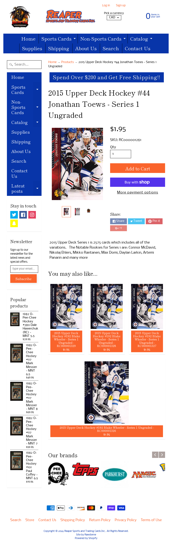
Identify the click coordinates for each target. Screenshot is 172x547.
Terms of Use (151, 520)
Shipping (58, 48)
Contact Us (137, 48)
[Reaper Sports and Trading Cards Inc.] (51, 16)
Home (28, 38)
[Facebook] (23, 215)
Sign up (121, 5)
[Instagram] (32, 215)
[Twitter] (14, 215)
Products (67, 62)
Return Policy (100, 520)
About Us (86, 48)
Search (111, 48)
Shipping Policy (72, 520)
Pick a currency (114, 13)
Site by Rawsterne (86, 535)
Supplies (32, 48)
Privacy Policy (126, 520)
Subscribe (23, 278)
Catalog (141, 39)
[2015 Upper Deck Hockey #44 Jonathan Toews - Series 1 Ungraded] (66, 211)
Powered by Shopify (86, 538)
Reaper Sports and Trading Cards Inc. (85, 531)
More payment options (137, 193)
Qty (113, 147)
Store (29, 520)
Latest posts (26, 188)
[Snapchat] (14, 223)
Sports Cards (59, 39)
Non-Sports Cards (103, 39)
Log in (106, 5)
